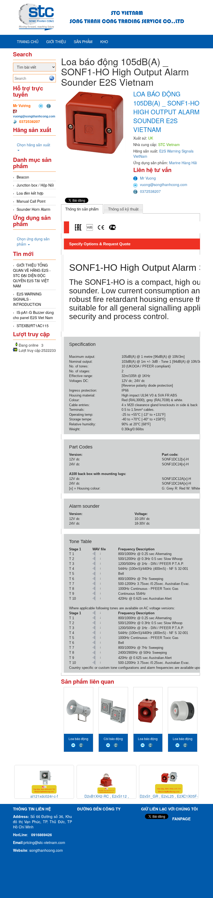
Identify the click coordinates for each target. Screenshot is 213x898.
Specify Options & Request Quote (99, 244)
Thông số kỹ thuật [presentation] (123, 209)
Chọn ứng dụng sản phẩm (33, 241)
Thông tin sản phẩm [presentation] (82, 209)
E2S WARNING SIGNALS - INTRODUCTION (27, 299)
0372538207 (150, 191)
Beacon (23, 177)
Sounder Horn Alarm (33, 209)
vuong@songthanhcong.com (34, 116)
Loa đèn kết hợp (30, 193)
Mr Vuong (148, 178)
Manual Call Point (31, 201)
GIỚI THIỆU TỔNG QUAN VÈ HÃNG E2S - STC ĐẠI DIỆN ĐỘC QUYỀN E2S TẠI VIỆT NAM (32, 275)
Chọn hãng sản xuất (33, 144)
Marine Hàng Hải (183, 162)
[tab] (82, 209)
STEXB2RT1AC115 (33, 325)
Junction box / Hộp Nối (35, 185)
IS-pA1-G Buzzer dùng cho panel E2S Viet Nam (33, 315)
